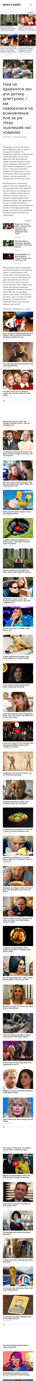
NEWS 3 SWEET (12, 4)
